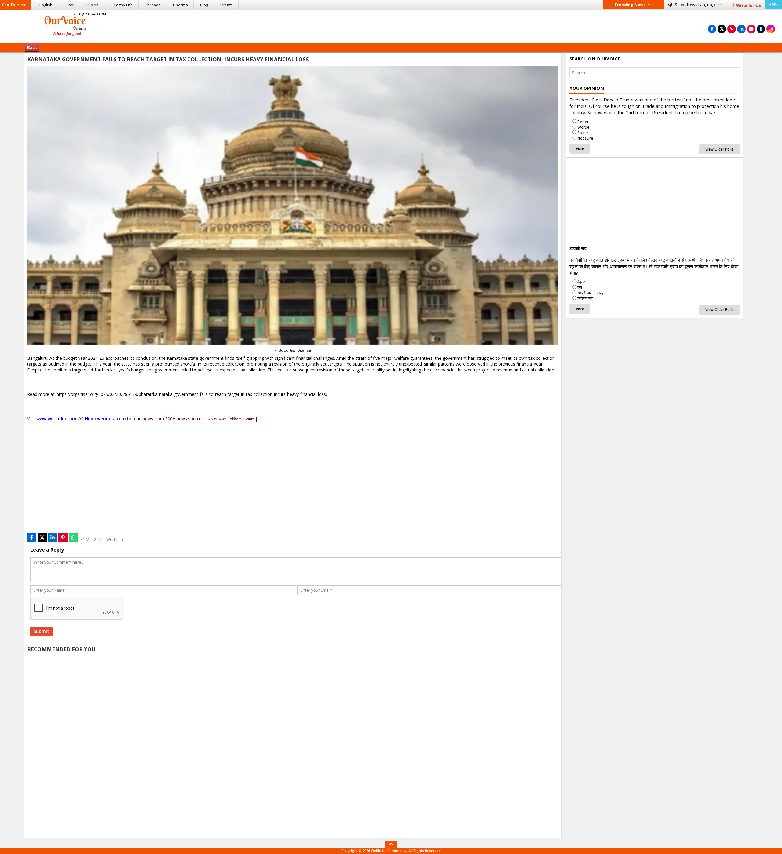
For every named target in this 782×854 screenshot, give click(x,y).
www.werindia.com (56, 419)
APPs (773, 4)
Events (226, 5)
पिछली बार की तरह (590, 293)
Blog (204, 5)
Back (32, 47)
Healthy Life (122, 5)
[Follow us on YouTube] (751, 29)
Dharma (180, 5)
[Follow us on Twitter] (722, 29)
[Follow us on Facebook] (712, 29)
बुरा (579, 287)
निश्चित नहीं (585, 298)
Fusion (92, 5)
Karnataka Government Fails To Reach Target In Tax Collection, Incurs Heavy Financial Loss (168, 59)
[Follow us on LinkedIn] (741, 29)
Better (583, 121)
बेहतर (581, 282)
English (46, 5)
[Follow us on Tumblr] (761, 29)
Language (696, 4)
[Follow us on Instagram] (770, 29)
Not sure (585, 138)
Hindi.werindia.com (105, 419)
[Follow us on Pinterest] (731, 29)
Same (582, 132)
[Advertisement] (391, 25)
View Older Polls (719, 149)
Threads (153, 5)
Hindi (69, 5)
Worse (583, 127)
